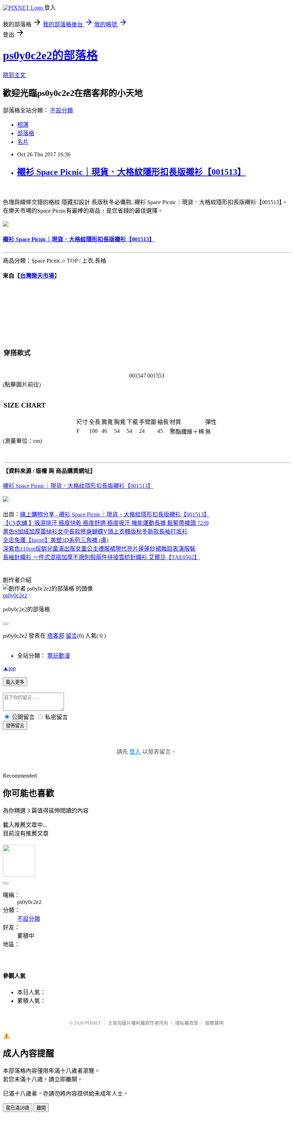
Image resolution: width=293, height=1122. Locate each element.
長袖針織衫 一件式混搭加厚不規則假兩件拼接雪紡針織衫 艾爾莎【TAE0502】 (101, 557)
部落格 (25, 133)
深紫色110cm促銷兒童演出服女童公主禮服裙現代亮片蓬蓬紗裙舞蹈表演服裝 (99, 549)
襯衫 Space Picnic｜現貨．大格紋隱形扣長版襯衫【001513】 (131, 172)
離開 (41, 1108)
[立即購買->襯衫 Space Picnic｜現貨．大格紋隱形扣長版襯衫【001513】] (6, 225)
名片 (23, 142)
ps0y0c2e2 (15, 595)
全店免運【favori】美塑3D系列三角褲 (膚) (55, 540)
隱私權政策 (186, 1023)
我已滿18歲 (17, 1108)
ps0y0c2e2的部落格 (50, 55)
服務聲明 (214, 1023)
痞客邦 (55, 636)
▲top (9, 668)
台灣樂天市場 (37, 276)
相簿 (23, 125)
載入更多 (15, 682)
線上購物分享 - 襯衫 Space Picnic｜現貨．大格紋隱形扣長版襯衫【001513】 (114, 514)
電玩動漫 (58, 656)
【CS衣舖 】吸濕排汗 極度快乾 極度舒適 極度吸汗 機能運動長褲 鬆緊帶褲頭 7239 (106, 523)
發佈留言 (15, 725)
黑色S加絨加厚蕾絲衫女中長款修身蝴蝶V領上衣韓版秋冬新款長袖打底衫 (95, 532)
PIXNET (93, 1023)
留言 (71, 636)
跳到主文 (14, 75)
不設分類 (61, 110)
